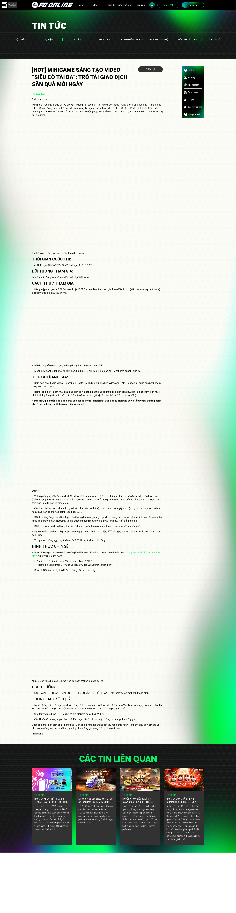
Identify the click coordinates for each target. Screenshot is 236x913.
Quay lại (150, 69)
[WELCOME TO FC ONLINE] (52, 5)
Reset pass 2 (194, 92)
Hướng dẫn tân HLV (132, 39)
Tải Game (193, 5)
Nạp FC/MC (168, 5)
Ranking (191, 77)
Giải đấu (76, 39)
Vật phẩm (20, 39)
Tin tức (94, 5)
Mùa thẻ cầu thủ (187, 39)
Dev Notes (104, 39)
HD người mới (194, 114)
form (89, 570)
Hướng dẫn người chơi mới (118, 5)
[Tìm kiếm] (152, 5)
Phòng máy (215, 39)
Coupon (191, 99)
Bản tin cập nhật (160, 39)
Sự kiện (48, 39)
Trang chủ (80, 5)
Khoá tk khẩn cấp (194, 107)
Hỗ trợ (191, 70)
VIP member (193, 85)
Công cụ (141, 5)
